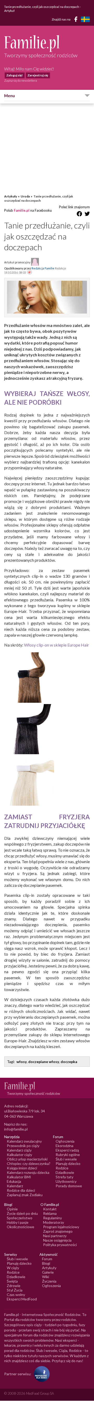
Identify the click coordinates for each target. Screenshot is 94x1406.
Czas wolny (16, 1294)
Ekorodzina (64, 1145)
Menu (9, 95)
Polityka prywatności (60, 1244)
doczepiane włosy (43, 1061)
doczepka (69, 1061)
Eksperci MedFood (22, 1299)
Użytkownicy (66, 1181)
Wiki (45, 1276)
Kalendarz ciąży (19, 1150)
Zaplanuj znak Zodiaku (25, 1195)
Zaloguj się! (14, 75)
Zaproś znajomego (58, 1231)
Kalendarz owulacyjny (24, 1141)
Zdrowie (13, 1285)
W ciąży (13, 1268)
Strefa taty (64, 1177)
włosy (21, 1061)
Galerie (48, 1272)
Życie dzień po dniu (22, 1213)
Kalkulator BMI (19, 1177)
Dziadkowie (65, 1172)
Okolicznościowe (20, 1227)
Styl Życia (14, 1290)
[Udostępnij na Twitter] (87, 214)
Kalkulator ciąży (19, 1154)
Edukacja (14, 1181)
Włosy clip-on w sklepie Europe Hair (56, 644)
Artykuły (10, 196)
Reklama (50, 1213)
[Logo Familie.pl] (47, 43)
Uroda (25, 196)
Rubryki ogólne (68, 1154)
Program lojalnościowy (61, 1227)
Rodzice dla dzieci (21, 1190)
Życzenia (49, 1281)
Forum (47, 1259)
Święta (12, 1281)
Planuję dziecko (68, 1163)
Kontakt (50, 1209)
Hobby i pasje (17, 1222)
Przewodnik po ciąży (23, 1145)
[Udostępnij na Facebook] (79, 214)
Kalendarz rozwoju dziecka (28, 1172)
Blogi (46, 1263)
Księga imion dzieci (22, 1168)
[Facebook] (77, 20)
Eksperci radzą (67, 1150)
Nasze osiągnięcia (57, 1240)
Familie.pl (22, 210)
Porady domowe (69, 1186)
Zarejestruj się (37, 75)
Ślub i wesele (66, 1159)
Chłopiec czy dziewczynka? (28, 1163)
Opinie (12, 1209)
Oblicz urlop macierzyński (27, 1159)
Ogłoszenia (65, 1141)
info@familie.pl (16, 1129)
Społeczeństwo (19, 1218)
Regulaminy (52, 1218)
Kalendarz (15, 1186)
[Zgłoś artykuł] (29, 272)
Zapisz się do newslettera (20, 80)
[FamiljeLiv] (85, 19)
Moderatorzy (53, 1222)
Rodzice (62, 1168)
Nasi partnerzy (55, 1235)
